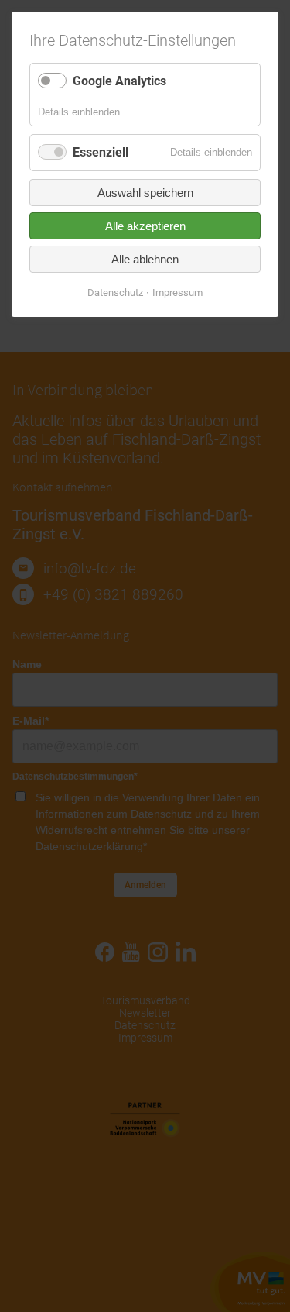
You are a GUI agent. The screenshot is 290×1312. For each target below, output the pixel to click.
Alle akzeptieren (145, 225)
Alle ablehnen (145, 259)
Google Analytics (119, 81)
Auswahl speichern (145, 192)
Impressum (177, 292)
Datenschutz (115, 292)
